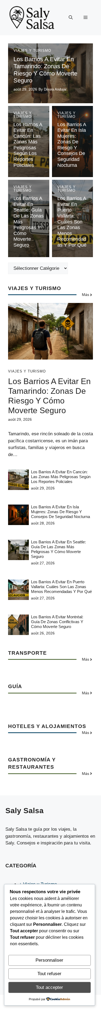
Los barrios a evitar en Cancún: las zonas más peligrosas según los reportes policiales (27, 145)
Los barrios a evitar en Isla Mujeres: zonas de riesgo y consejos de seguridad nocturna (71, 145)
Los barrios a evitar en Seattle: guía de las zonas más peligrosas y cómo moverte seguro (58, 549)
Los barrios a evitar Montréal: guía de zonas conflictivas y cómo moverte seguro (57, 622)
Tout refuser (49, 973)
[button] (70, 17)
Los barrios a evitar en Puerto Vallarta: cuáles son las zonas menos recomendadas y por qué (71, 222)
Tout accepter (49, 987)
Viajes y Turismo (32, 50)
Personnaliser (49, 960)
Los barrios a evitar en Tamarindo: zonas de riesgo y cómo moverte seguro (45, 70)
